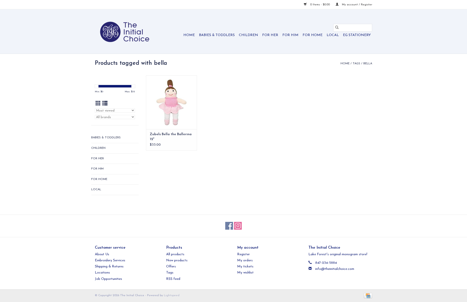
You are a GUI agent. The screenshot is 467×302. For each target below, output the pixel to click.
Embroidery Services (110, 260)
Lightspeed (172, 295)
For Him (290, 35)
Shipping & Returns (109, 266)
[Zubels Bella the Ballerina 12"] (171, 102)
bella (367, 63)
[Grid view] (98, 103)
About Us (102, 254)
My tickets (245, 266)
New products (177, 260)
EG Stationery (357, 35)
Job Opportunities (108, 279)
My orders (245, 260)
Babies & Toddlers (217, 35)
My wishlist (245, 272)
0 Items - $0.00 (320, 4)
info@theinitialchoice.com (334, 269)
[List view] (105, 103)
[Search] (337, 28)
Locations (102, 272)
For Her (270, 35)
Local (333, 35)
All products (175, 254)
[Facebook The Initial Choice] (229, 226)
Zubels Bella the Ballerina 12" (171, 136)
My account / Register (356, 4)
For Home (313, 35)
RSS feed (173, 279)
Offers (171, 266)
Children (248, 35)
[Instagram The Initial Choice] (238, 226)
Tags (356, 63)
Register (243, 254)
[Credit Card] (367, 295)
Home (189, 35)
